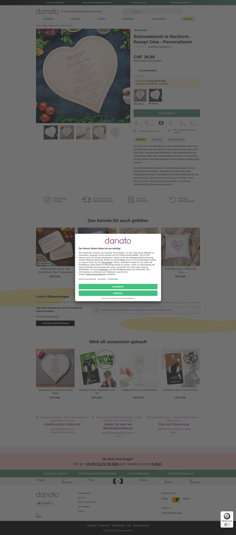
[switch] (227, 524)
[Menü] (231, 513)
